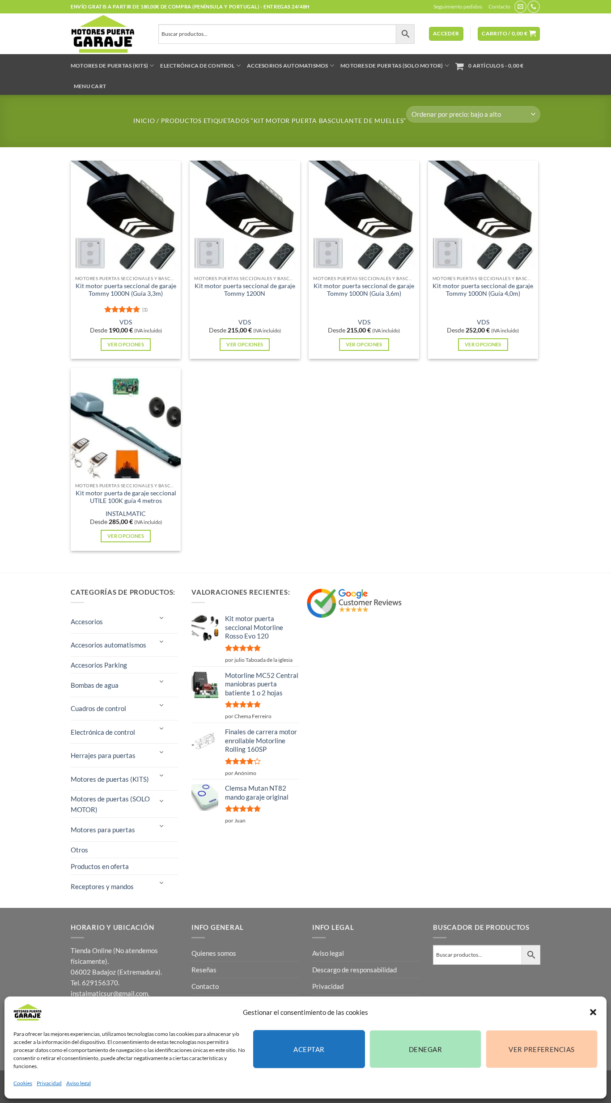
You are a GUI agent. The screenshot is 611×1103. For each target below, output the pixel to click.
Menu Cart (90, 86)
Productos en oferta (100, 866)
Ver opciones (125, 344)
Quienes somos (213, 953)
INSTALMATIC (126, 513)
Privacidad (49, 1083)
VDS (125, 322)
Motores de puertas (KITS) (109, 65)
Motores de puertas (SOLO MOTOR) (391, 65)
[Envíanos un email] (520, 6)
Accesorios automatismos (287, 65)
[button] (593, 1012)
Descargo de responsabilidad (354, 970)
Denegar (425, 1049)
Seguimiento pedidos (457, 6)
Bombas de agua (95, 685)
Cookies (22, 1083)
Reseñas (203, 970)
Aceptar (308, 1049)
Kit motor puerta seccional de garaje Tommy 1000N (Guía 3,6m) (364, 290)
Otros (79, 850)
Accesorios (87, 622)
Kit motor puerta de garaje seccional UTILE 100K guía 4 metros (126, 497)
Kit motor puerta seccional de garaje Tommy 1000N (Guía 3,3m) (126, 290)
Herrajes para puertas (103, 755)
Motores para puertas (103, 830)
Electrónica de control (197, 65)
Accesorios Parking (99, 665)
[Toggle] (161, 618)
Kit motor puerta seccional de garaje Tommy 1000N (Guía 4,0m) (483, 290)
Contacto (499, 6)
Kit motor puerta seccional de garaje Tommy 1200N (245, 290)
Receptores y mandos (102, 886)
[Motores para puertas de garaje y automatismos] (108, 33)
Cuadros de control (98, 708)
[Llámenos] (533, 6)
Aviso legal (78, 1083)
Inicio (144, 120)
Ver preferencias (541, 1049)
